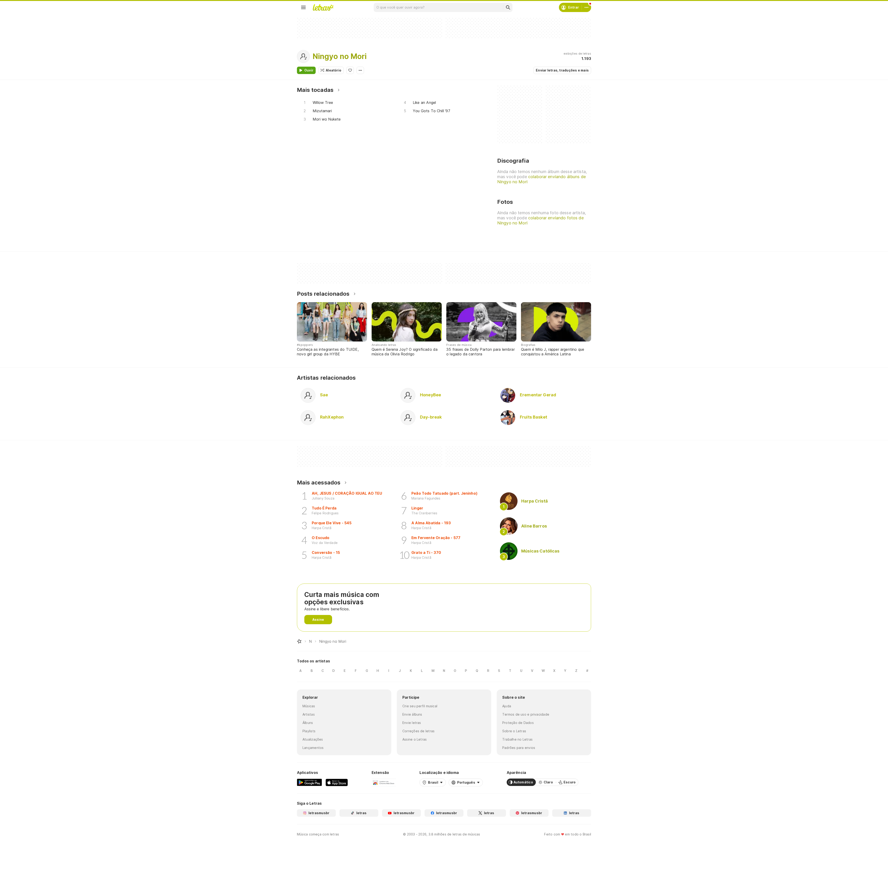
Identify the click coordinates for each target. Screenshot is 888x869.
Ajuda (506, 706)
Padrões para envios (518, 748)
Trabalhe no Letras (517, 739)
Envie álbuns (412, 714)
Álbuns (307, 723)
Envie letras (411, 723)
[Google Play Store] (309, 782)
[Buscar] (507, 7)
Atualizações (312, 739)
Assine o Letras (414, 739)
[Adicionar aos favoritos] (350, 70)
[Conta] (586, 7)
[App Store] (337, 782)
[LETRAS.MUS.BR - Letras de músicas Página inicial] (323, 7)
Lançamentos (313, 748)
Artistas (308, 714)
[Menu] (303, 7)
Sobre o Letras (514, 731)
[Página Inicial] (299, 641)
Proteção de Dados (518, 723)
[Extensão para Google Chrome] (384, 782)
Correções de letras (418, 731)
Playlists (308, 731)
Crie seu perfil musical (419, 706)
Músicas (308, 706)
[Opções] (360, 70)
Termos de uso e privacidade (525, 714)
